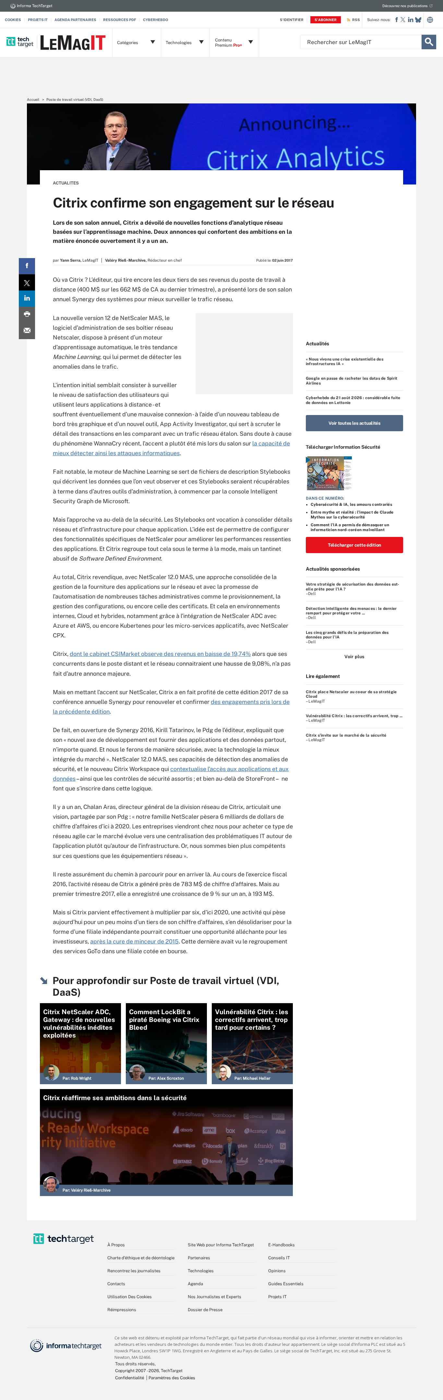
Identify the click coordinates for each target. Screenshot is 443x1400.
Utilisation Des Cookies (129, 1296)
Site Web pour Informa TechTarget (221, 1244)
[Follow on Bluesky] (418, 20)
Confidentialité (129, 1377)
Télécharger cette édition (354, 545)
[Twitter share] (27, 282)
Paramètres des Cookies (172, 1377)
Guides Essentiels (286, 1283)
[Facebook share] (27, 266)
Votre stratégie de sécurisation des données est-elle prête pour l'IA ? (353, 586)
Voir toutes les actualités (354, 423)
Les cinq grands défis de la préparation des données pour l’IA (347, 634)
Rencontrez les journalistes (134, 1270)
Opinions (277, 1270)
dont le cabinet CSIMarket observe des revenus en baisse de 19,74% (160, 653)
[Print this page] (27, 315)
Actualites (66, 183)
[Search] (429, 42)
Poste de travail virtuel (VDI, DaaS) (74, 99)
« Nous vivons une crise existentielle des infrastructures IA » (344, 361)
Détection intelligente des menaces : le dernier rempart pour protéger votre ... (351, 610)
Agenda (195, 1283)
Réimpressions (121, 1309)
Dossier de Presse (205, 1309)
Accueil (33, 99)
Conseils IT (279, 1257)
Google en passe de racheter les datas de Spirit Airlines (351, 380)
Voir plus (354, 656)
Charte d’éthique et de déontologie (140, 1257)
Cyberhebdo (155, 20)
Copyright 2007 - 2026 (137, 1370)
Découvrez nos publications (405, 6)
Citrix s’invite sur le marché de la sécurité (346, 735)
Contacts (116, 1283)
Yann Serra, (70, 260)
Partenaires (199, 1257)
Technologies (201, 1270)
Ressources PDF (119, 20)
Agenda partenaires (75, 20)
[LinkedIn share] (27, 299)
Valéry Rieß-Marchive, (126, 260)
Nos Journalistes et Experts (214, 1296)
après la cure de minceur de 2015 (134, 941)
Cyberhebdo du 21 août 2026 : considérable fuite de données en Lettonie (353, 400)
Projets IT (38, 20)
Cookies (13, 20)
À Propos (116, 1244)
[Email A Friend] (27, 331)
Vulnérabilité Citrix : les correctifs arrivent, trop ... (354, 716)
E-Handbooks (281, 1244)
